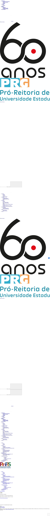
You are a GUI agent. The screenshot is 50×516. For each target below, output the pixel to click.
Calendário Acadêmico (5, 198)
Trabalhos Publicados (5, 488)
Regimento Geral (5, 197)
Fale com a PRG (3, 9)
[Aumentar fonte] (5, 15)
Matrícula (4, 446)
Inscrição (4, 449)
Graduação (2, 193)
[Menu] (5, 217)
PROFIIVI (2, 6)
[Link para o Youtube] (27, 192)
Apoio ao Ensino (3, 435)
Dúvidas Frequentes (3, 460)
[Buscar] (5, 383)
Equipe (4, 473)
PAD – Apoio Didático (5, 202)
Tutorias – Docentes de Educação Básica (7, 206)
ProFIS (2, 471)
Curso (2, 484)
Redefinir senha (5, 480)
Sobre (3, 443)
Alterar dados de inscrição (6, 451)
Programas (2, 200)
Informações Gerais (5, 456)
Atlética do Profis (5, 455)
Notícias (2, 211)
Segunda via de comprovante (6, 450)
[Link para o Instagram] (16, 192)
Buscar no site (8, 394)
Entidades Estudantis (5, 8)
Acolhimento (2, 461)
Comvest (4, 5)
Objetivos (5, 457)
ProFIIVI (4, 201)
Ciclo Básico (4, 207)
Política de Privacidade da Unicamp (10, 509)
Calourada (4, 195)
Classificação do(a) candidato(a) (6, 447)
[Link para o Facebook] (5, 192)
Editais (2, 209)
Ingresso (4, 194)
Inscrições (2, 448)
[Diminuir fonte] (16, 15)
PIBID (3, 203)
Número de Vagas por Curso (7, 458)
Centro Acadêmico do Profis (6, 454)
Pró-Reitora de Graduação (6, 1)
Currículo (5, 459)
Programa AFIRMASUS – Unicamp (7, 205)
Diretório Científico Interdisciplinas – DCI (8, 482)
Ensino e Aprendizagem (5, 208)
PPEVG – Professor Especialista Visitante (8, 204)
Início (0, 491)
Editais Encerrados (5, 439)
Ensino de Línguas (5, 196)
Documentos (2, 452)
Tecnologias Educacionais (6, 437)
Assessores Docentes (5, 2)
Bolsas (5, 486)
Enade (3, 199)
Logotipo (4, 3)
